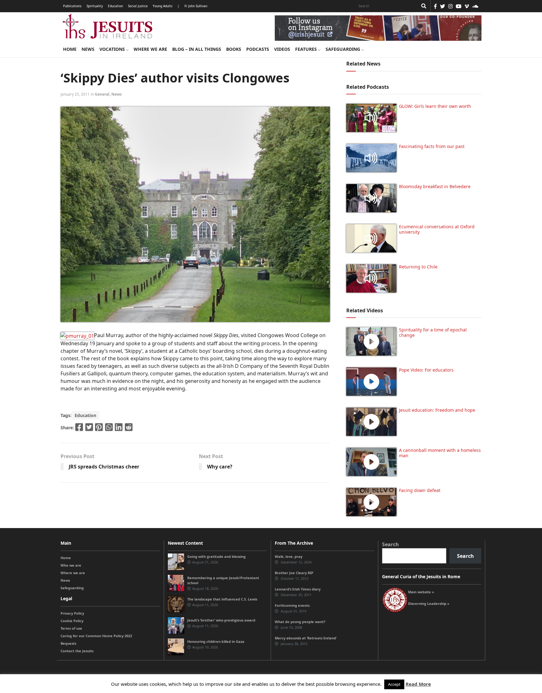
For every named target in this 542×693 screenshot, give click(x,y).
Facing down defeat (419, 490)
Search (390, 544)
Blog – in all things (196, 49)
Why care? (219, 466)
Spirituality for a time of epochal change (433, 332)
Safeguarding (343, 49)
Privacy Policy (72, 613)
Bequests (68, 643)
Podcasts (257, 49)
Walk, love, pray (288, 556)
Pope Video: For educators (426, 370)
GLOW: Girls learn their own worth (435, 106)
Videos (282, 49)
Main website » (421, 592)
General (102, 94)
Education (115, 6)
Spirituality (95, 6)
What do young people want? (300, 621)
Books (233, 49)
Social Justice (138, 6)
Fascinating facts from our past (432, 146)
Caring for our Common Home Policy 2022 (96, 635)
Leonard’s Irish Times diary (298, 589)
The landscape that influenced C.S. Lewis (222, 599)
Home (70, 49)
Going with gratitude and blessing (216, 556)
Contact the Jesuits (77, 650)
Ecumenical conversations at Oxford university (437, 229)
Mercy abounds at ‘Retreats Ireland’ (306, 638)
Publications (72, 6)
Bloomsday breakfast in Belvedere (434, 186)
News (88, 49)
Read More (418, 684)
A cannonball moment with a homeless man (440, 452)
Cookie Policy (72, 620)
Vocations (112, 49)
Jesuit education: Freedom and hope (437, 410)
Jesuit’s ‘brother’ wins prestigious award (221, 620)
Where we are (150, 49)
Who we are (71, 565)
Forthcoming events (292, 605)
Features (306, 49)
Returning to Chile (418, 267)
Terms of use (71, 628)
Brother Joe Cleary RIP (294, 572)
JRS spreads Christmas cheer (104, 466)
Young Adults (163, 6)
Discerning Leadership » (428, 603)
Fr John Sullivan (195, 6)
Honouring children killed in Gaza (215, 641)
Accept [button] (394, 684)
